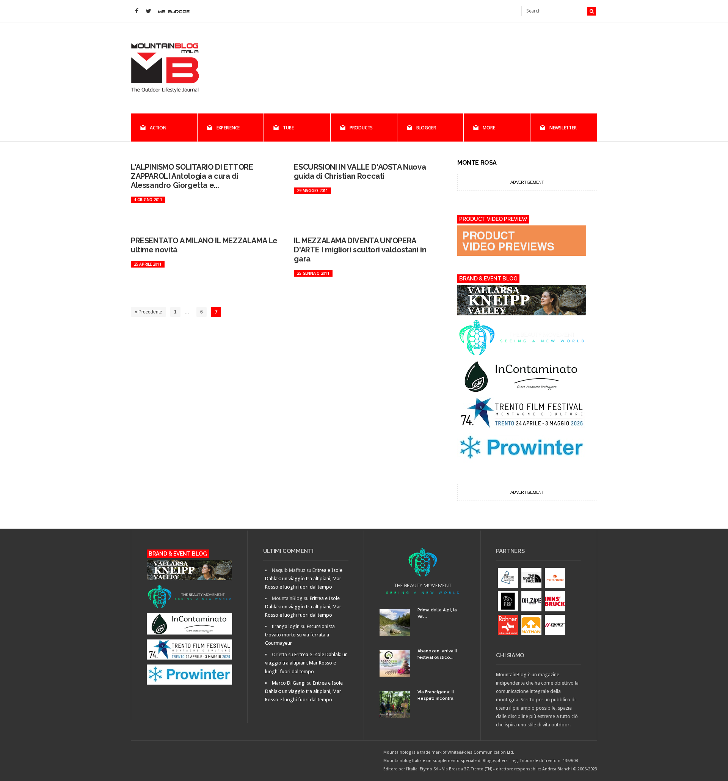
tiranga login (286, 626)
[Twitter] (148, 11)
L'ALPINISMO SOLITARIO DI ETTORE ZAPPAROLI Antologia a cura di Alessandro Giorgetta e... (192, 176)
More (489, 127)
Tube (288, 127)
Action (158, 127)
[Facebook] (136, 11)
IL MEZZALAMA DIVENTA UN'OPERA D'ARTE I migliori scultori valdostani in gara (360, 249)
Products (361, 127)
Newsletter (563, 127)
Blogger (426, 127)
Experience (228, 127)
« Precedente (148, 312)
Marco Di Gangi (289, 683)
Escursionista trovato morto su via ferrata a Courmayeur (300, 635)
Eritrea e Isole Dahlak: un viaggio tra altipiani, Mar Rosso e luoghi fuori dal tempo (303, 578)
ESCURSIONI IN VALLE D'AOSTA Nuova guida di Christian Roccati (360, 171)
